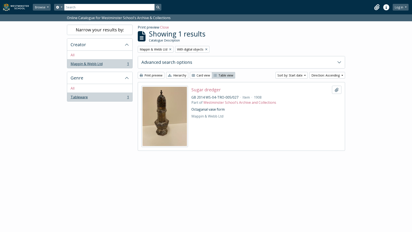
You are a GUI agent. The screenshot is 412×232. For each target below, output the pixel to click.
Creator (78, 44)
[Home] (18, 7)
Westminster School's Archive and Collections (239, 102)
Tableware (99, 98)
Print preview (153, 75)
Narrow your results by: (100, 30)
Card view (203, 75)
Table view (225, 75)
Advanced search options (166, 62)
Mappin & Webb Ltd (99, 64)
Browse (40, 7)
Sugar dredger (206, 89)
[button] (377, 7)
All (72, 55)
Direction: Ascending (326, 75)
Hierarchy (179, 75)
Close (164, 27)
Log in (399, 7)
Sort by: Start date (290, 75)
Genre (77, 78)
